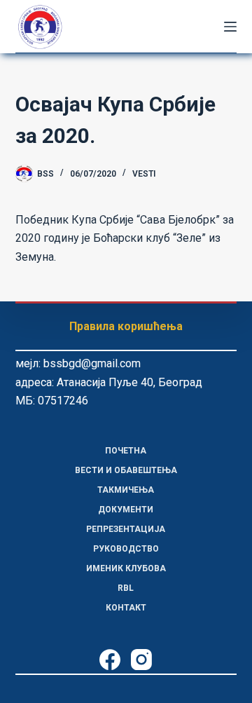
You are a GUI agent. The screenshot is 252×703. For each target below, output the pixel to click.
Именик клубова (126, 568)
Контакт (126, 608)
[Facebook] (109, 659)
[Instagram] (141, 659)
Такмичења (125, 490)
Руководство (126, 549)
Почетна (125, 451)
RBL (126, 588)
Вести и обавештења (126, 470)
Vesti (143, 174)
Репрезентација (125, 529)
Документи (125, 509)
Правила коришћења (126, 326)
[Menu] (230, 26)
